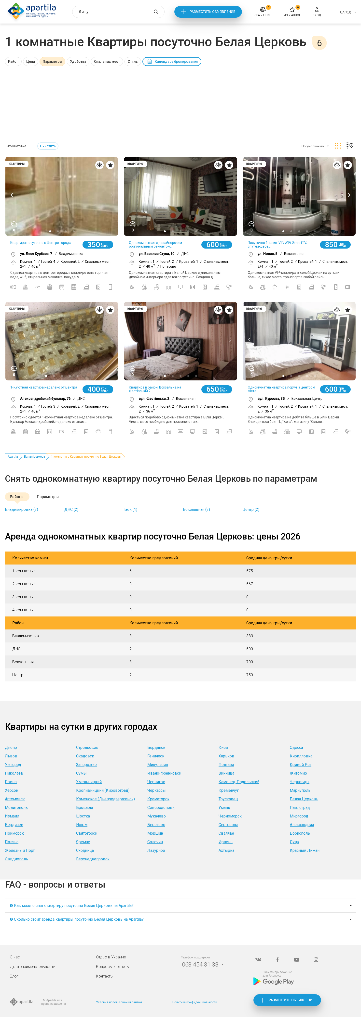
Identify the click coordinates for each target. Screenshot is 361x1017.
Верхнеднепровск (93, 859)
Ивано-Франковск (164, 773)
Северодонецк (161, 807)
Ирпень (226, 842)
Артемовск (15, 799)
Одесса (296, 747)
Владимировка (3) (21, 509)
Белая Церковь (34, 456)
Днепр (11, 747)
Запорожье (86, 764)
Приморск (14, 833)
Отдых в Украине (111, 957)
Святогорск (86, 833)
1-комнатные (15, 146)
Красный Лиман (304, 850)
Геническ (155, 756)
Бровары (84, 807)
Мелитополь (16, 807)
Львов (11, 756)
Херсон (11, 790)
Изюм (81, 824)
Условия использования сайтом (119, 1002)
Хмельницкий (89, 781)
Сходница (85, 850)
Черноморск (230, 816)
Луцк (294, 842)
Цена (30, 61)
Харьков (226, 756)
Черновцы (299, 781)
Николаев (14, 773)
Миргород (299, 816)
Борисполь (300, 833)
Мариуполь (300, 790)
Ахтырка (226, 850)
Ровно (11, 781)
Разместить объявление (212, 12)
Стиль (133, 61)
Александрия (302, 824)
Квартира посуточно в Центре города (40, 243)
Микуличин (157, 764)
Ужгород (13, 764)
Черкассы (156, 790)
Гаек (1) (130, 509)
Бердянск (156, 747)
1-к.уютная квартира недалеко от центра (43, 387)
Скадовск (85, 756)
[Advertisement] (180, 102)
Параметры (52, 61)
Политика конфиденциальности (194, 1002)
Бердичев (14, 824)
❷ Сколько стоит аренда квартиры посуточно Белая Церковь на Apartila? (77, 919)
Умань (224, 807)
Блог (14, 976)
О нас (15, 957)
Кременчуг (229, 790)
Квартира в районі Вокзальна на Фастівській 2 (155, 389)
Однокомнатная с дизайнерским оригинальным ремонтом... (155, 244)
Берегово (156, 824)
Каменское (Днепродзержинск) (105, 799)
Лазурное (156, 850)
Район (13, 61)
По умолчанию (313, 146)
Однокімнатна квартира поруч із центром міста (281, 389)
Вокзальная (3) (196, 509)
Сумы (81, 773)
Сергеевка (228, 824)
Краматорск (158, 799)
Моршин (155, 833)
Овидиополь (16, 859)
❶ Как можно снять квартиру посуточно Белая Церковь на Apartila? (72, 905)
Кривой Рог (300, 764)
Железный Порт (20, 850)
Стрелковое (87, 747)
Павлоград (300, 807)
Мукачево (156, 816)
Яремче (83, 842)
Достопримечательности (32, 966)
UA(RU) (345, 12)
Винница (226, 773)
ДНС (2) (71, 509)
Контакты (104, 976)
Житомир (298, 773)
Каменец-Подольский (239, 781)
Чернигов (156, 781)
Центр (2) (250, 509)
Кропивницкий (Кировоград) (102, 790)
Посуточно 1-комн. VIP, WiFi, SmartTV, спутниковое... (277, 244)
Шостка (83, 816)
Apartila (13, 456)
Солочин (155, 842)
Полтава (226, 764)
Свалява (226, 833)
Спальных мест (107, 61)
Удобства (78, 61)
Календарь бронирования (176, 61)
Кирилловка (301, 756)
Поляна (11, 842)
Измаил (12, 816)
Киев (223, 747)
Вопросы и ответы (112, 966)
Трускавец (228, 799)
